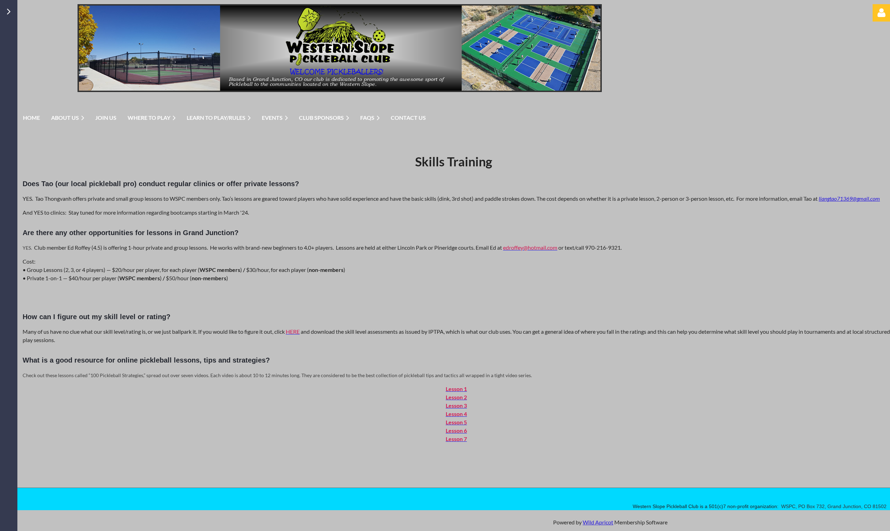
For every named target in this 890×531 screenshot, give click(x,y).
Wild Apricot (598, 522)
